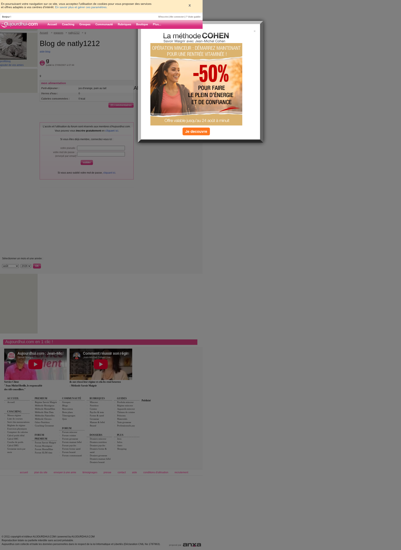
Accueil (52, 24)
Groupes (84, 24)
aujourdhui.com (20, 24)
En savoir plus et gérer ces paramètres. (81, 7)
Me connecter (177, 16)
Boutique (142, 24)
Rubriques (124, 24)
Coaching (68, 24)
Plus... (157, 24)
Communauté (104, 24)
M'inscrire (163, 16)
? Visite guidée (193, 16)
